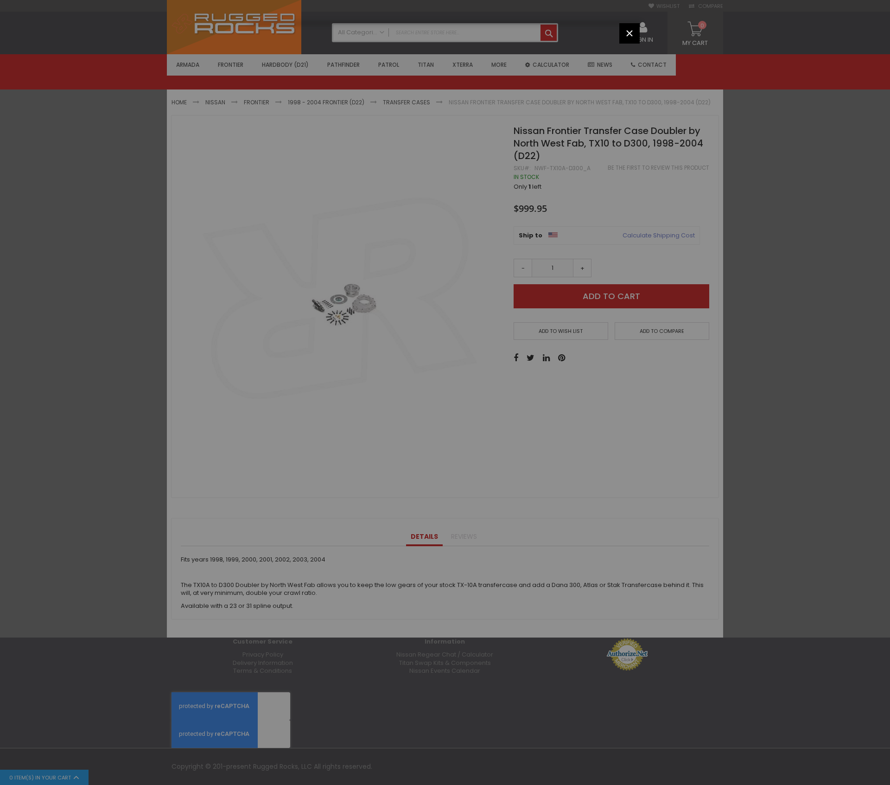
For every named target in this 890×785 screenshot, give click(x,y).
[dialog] (445, 392)
